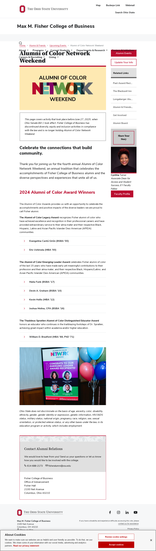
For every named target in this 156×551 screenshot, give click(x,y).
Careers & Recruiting (30, 57)
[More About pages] (27, 51)
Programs (38, 50)
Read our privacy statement (26, 546)
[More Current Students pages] (71, 51)
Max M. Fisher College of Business (56, 26)
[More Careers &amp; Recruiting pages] (43, 57)
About (22, 50)
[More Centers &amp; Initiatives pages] (135, 51)
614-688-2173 (35, 465)
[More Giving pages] (57, 57)
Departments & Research (90, 50)
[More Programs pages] (45, 51)
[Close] (151, 540)
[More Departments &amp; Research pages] (106, 51)
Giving (52, 57)
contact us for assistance (128, 523)
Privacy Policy (133, 528)
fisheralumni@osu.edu (59, 465)
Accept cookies (116, 545)
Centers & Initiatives (123, 50)
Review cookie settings (116, 537)
